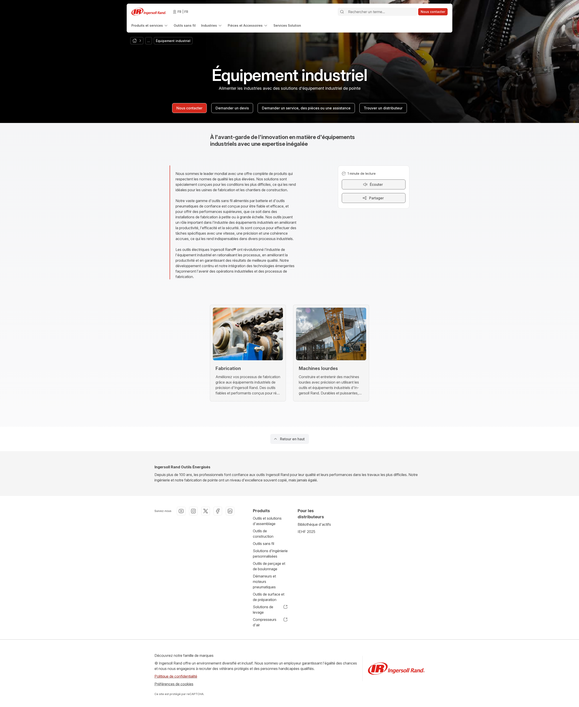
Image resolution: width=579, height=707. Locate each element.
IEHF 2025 (306, 531)
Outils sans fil (263, 543)
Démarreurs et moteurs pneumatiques (264, 581)
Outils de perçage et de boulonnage (269, 566)
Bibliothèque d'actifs (314, 524)
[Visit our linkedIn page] (230, 511)
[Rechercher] (342, 12)
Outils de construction (263, 534)
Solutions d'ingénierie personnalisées (270, 554)
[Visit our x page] (205, 511)
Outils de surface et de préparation (268, 597)
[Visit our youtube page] (181, 511)
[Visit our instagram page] (193, 511)
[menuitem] (149, 25)
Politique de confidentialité (175, 676)
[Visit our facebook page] (218, 511)
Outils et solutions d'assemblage (267, 521)
